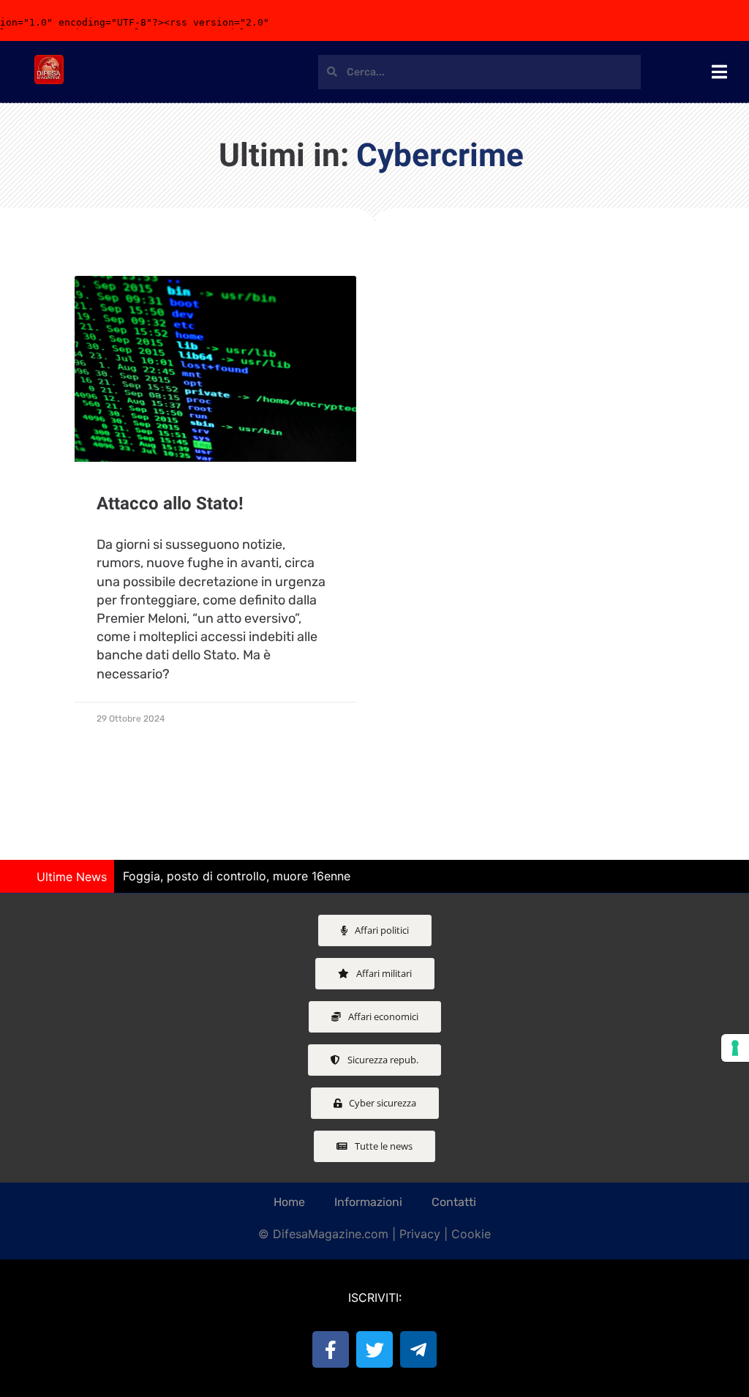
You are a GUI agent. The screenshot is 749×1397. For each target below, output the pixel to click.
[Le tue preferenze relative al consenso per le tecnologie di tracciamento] (735, 1048)
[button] (730, 877)
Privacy (419, 1233)
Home (289, 1202)
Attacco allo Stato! (170, 504)
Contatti (454, 1202)
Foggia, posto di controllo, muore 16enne (236, 876)
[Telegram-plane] (418, 1349)
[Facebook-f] (330, 1349)
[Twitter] (374, 1349)
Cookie (471, 1233)
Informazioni (368, 1202)
